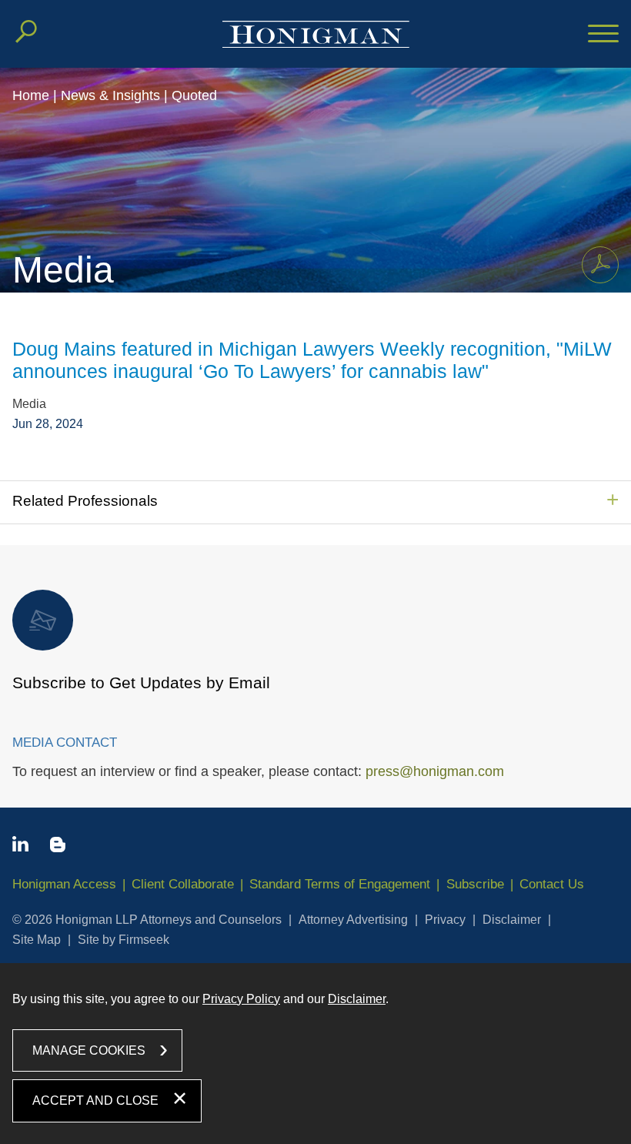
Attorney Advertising (353, 919)
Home (30, 95)
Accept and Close (95, 1100)
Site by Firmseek (123, 939)
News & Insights (110, 95)
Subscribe (475, 884)
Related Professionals (85, 501)
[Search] (26, 31)
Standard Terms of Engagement (339, 884)
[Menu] (603, 34)
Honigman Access (64, 884)
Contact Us (551, 884)
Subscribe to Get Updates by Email (141, 682)
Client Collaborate (183, 884)
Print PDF (600, 264)
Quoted (194, 95)
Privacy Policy (241, 998)
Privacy (445, 919)
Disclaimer (511, 919)
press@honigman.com (435, 771)
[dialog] (315, 1053)
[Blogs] (57, 847)
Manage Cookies (88, 1050)
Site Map (36, 939)
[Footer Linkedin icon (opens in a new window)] (20, 847)
